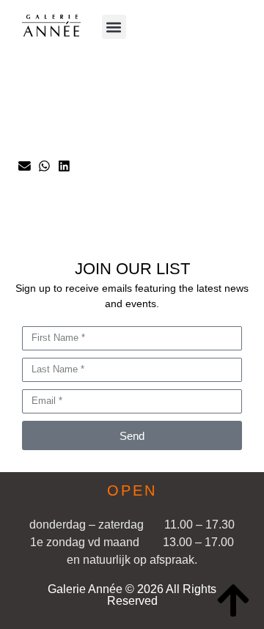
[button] (114, 27)
